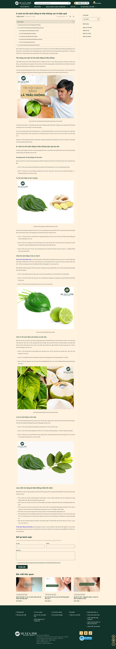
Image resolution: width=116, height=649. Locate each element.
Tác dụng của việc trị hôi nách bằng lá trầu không (29, 24)
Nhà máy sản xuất (21, 615)
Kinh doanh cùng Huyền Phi (55, 6)
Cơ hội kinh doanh (57, 612)
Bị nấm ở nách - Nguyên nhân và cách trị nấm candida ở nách (86, 597)
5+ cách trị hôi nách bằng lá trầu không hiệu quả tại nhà (31, 27)
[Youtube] (86, 633)
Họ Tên (18, 543)
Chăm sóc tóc (86, 30)
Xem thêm (19, 601)
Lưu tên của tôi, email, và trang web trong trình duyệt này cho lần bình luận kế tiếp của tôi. (39, 562)
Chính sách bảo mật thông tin (92, 618)
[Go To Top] (113, 644)
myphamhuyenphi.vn (46, 643)
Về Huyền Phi (24, 6)
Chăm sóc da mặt (87, 36)
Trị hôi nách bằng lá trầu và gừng (28, 33)
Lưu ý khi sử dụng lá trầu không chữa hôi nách (28, 45)
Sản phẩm (37, 6)
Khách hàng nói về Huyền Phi (39, 620)
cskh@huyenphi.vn (45, 641)
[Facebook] (81, 633)
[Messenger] (113, 640)
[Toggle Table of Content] (72, 22)
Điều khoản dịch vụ (92, 612)
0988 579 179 (82, 3)
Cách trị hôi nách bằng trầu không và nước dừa (31, 39)
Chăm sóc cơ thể (20, 16)
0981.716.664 (52, 640)
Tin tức (73, 6)
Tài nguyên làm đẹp (87, 6)
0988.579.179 (44, 640)
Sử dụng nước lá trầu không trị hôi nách (29, 30)
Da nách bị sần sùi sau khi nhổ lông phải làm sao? (57, 597)
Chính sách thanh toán (93, 615)
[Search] (69, 3)
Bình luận (18, 550)
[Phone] (113, 636)
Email (48, 543)
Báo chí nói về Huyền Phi (40, 615)
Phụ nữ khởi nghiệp (57, 615)
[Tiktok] (90, 633)
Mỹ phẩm (72, 612)
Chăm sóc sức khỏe (87, 27)
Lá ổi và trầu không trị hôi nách (28, 42)
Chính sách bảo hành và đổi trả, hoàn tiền (93, 622)
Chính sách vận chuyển (93, 626)
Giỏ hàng (97, 3)
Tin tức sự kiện (38, 612)
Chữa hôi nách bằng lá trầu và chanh (29, 36)
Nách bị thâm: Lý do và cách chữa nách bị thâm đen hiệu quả (28, 597)
